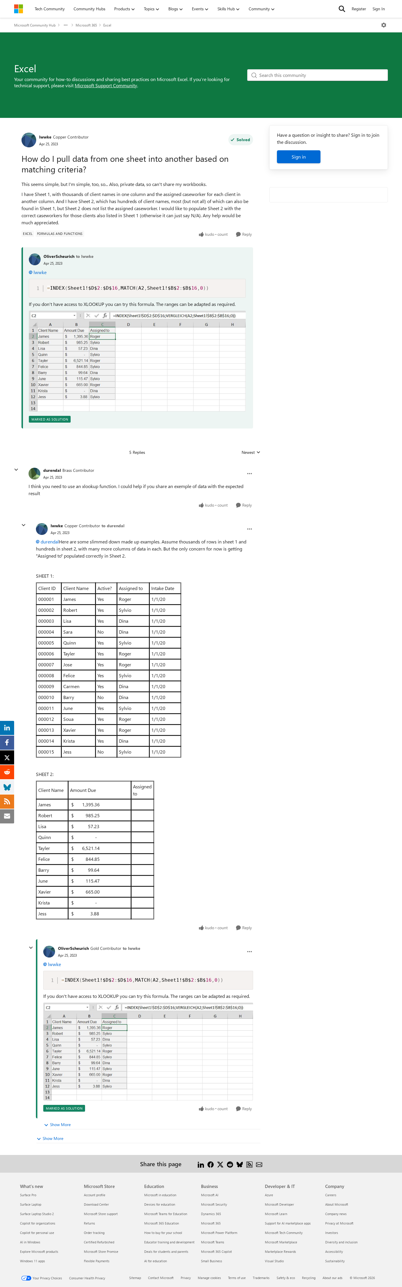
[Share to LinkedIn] (201, 1164)
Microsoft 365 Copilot (216, 1251)
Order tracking (94, 1232)
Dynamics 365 (211, 1214)
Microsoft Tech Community (284, 1232)
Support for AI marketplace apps (288, 1223)
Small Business (211, 1261)
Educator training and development (169, 1242)
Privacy (186, 1278)
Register (359, 8)
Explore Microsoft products (39, 1251)
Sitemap (135, 1278)
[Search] (341, 8)
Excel (107, 25)
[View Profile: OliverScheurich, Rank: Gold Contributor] (49, 952)
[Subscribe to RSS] (249, 1164)
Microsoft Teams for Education (165, 1214)
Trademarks (261, 1278)
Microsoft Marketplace (281, 1242)
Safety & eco (286, 1278)
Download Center (96, 1204)
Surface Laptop (30, 1204)
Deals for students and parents (166, 1251)
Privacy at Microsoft (339, 1223)
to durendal (113, 525)
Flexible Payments (96, 1261)
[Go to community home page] (18, 8)
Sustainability (335, 1261)
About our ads (333, 1278)
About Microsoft (336, 1204)
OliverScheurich (59, 256)
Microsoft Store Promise (101, 1251)
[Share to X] (220, 1164)
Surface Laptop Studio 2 (37, 1214)
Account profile (94, 1195)
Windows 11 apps (32, 1261)
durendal (52, 470)
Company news (336, 1214)
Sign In (379, 8)
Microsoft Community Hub (35, 25)
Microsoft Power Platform (219, 1232)
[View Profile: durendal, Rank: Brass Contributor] (34, 473)
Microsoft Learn (276, 1214)
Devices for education (159, 1204)
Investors (331, 1232)
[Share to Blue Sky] (240, 1164)
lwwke (45, 137)
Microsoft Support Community (106, 85)
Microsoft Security (214, 1204)
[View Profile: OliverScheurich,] (35, 259)
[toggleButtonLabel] (384, 25)
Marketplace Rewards (280, 1251)
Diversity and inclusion (341, 1242)
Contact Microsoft (161, 1278)
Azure (269, 1195)
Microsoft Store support (101, 1214)
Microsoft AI (209, 1195)
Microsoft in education (160, 1195)
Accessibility (334, 1251)
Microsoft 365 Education (161, 1223)
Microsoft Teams (212, 1242)
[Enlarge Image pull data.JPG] (137, 361)
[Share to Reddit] (230, 1164)
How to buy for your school (163, 1232)
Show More (60, 1124)
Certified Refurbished (99, 1242)
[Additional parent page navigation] (65, 25)
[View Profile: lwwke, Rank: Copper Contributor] (28, 140)
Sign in (299, 157)
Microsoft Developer (279, 1204)
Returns (89, 1223)
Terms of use (237, 1278)
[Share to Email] (259, 1164)
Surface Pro (28, 1195)
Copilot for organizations (37, 1223)
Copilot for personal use (37, 1232)
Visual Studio (274, 1261)
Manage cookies (209, 1278)
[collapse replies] (16, 469)
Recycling (308, 1278)
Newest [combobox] (251, 452)
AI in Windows (30, 1242)
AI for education (155, 1261)
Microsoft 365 (86, 25)
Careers (330, 1195)
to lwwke (85, 256)
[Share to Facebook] (210, 1164)
